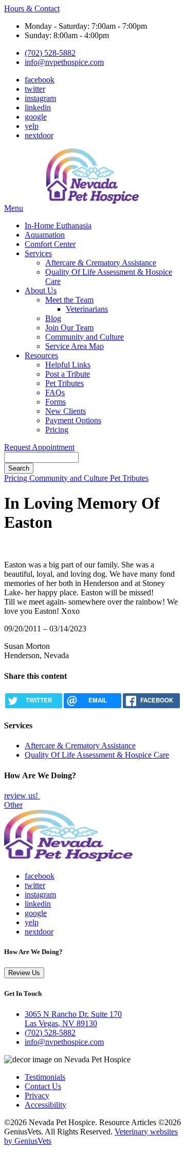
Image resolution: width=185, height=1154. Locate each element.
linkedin (38, 107)
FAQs (55, 392)
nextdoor (39, 135)
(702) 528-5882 (50, 52)
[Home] (68, 858)
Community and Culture (84, 336)
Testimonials (45, 1077)
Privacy (37, 1095)
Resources (41, 355)
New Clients (65, 411)
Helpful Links (67, 364)
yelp (32, 126)
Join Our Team (69, 327)
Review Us (24, 973)
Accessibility (45, 1104)
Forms (55, 401)
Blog (53, 318)
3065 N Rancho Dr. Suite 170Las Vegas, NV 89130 (73, 1019)
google (36, 116)
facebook (39, 79)
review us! (22, 795)
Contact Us (43, 1086)
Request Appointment (39, 447)
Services (38, 253)
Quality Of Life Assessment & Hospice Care (97, 754)
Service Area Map (74, 346)
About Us (41, 290)
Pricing (56, 429)
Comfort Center (50, 244)
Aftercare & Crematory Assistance (100, 262)
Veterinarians (87, 309)
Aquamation (45, 234)
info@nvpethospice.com (64, 62)
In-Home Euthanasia (58, 225)
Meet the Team (69, 299)
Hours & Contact (32, 8)
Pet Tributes (64, 383)
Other (13, 804)
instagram (40, 98)
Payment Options (73, 420)
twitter (35, 89)
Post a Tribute (67, 374)
